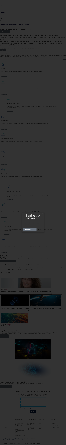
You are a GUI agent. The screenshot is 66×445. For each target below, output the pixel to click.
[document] (33, 222)
